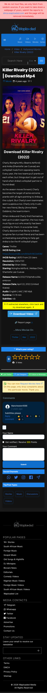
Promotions (9, 626)
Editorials (8, 572)
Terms (6, 663)
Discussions (32, 494)
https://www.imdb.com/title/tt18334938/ (22, 254)
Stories (8, 494)
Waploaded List (11, 593)
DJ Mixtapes (10, 563)
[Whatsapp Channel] (8, 477)
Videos (8, 501)
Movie (8, 81)
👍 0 (20, 416)
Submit (23, 464)
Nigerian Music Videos (14, 580)
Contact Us (9, 630)
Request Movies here (30, 383)
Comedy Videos (11, 576)
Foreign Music (10, 550)
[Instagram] (23, 477)
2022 (32, 337)
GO (41, 60)
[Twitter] (16, 477)
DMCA (7, 667)
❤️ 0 (28, 416)
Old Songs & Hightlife (14, 559)
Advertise (8, 622)
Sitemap (7, 676)
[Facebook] (31, 477)
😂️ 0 (37, 416)
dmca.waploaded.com (13, 13)
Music (19, 494)
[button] (5, 40)
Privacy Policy (10, 671)
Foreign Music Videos (14, 585)
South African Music (13, 546)
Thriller (15, 337)
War (24, 337)
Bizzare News (10, 568)
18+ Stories (9, 542)
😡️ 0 (20, 419)
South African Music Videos (17, 589)
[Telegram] (38, 477)
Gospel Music (10, 555)
